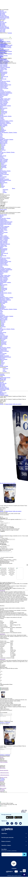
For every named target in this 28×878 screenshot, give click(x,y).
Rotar (2, 805)
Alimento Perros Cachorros (5, 47)
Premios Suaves (3, 52)
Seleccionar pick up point (4, 562)
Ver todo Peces (3, 170)
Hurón (1, 137)
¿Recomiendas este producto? (6, 710)
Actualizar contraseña (4, 16)
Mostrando (2, 758)
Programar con (4, 547)
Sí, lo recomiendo (3, 712)
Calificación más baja (4, 775)
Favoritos (5, 192)
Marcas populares (3, 71)
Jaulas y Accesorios (4, 159)
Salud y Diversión (3, 160)
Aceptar (5, 805)
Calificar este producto (4, 709)
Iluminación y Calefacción (5, 123)
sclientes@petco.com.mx (5, 377)
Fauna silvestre (3, 155)
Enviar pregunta (3, 756)
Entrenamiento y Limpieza (5, 105)
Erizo (1, 133)
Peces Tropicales (3, 172)
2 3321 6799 (2, 203)
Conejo (1, 134)
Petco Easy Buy (3, 11)
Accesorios (2, 119)
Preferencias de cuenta (4, 17)
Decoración (2, 181)
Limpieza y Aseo (3, 69)
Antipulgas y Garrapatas (5, 67)
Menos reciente (3, 788)
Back (1, 550)
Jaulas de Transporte (4, 60)
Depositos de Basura (4, 94)
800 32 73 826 (3, 378)
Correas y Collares (4, 63)
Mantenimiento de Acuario (5, 180)
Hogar (1, 57)
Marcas (13, 188)
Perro (1, 40)
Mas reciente (2, 784)
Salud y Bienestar (3, 64)
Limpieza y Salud (3, 141)
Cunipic (1, 402)
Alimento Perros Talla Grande (6, 45)
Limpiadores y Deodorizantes (6, 92)
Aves (1, 151)
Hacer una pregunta (4, 689)
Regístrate (10, 32)
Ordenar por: (2, 765)
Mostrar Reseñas (8, 404)
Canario (1, 153)
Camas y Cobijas (3, 59)
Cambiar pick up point (5, 545)
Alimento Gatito (3, 87)
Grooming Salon (3, 196)
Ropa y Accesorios (4, 62)
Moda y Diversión (3, 55)
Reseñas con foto (4, 777)
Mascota (1, 39)
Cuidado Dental (3, 68)
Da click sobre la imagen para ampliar (7, 483)
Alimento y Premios (13, 132)
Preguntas (2, 781)
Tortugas (2, 117)
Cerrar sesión (2, 18)
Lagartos (2, 118)
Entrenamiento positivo (5, 197)
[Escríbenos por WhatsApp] (24, 870)
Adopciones (2, 375)
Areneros (2, 90)
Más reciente (2, 766)
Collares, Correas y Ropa (5, 98)
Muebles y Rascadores (4, 99)
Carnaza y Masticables (4, 49)
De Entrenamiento (3, 50)
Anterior (2, 778)
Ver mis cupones (3, 209)
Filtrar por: (2, 759)
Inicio (1, 391)
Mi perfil (2, 10)
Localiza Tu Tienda (4, 366)
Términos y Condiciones (5, 722)
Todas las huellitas (3, 760)
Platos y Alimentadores (4, 61)
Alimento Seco (3, 42)
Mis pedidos (2, 13)
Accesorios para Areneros (5, 91)
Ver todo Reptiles (3, 116)
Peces (1, 169)
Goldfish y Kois (3, 173)
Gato (1, 80)
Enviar (7, 723)
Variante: (2, 521)
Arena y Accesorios (4, 88)
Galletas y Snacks (3, 53)
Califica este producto (16, 404)
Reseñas (2, 404)
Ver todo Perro (3, 41)
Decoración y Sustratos (5, 122)
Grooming (2, 374)
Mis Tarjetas (2, 14)
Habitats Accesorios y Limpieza (6, 120)
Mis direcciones (3, 15)
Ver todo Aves (3, 152)
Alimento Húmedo (4, 85)
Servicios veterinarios (4, 198)
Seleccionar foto (3, 791)
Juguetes (2, 56)
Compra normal (4, 538)
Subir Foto (3, 723)
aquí (21, 617)
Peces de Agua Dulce (4, 174)
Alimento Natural (3, 43)
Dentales (2, 54)
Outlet (4, 191)
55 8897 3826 (3, 379)
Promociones (5, 189)
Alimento (8, 41)
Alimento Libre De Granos (5, 46)
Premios (1, 48)
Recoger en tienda (5, 541)
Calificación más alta (4, 772)
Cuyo (1, 136)
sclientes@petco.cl (4, 202)
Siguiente (2, 779)
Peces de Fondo (3, 176)
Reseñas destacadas (4, 770)
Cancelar (7, 756)
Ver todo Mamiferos (4, 132)
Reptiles (1, 115)
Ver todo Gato (3, 81)
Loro (1, 154)
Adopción (2, 199)
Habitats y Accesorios (4, 179)
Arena (1, 89)
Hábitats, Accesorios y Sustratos (6, 139)
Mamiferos (2, 131)
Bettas (1, 175)
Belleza (1, 70)
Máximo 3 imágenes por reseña (6, 721)
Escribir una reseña (4, 688)
